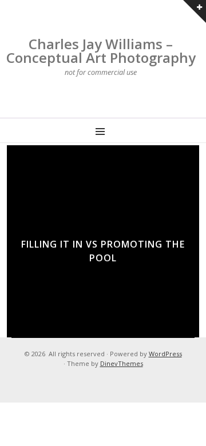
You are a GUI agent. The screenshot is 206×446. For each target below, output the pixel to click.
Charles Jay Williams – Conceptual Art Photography (101, 50)
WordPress (165, 353)
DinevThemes (121, 363)
